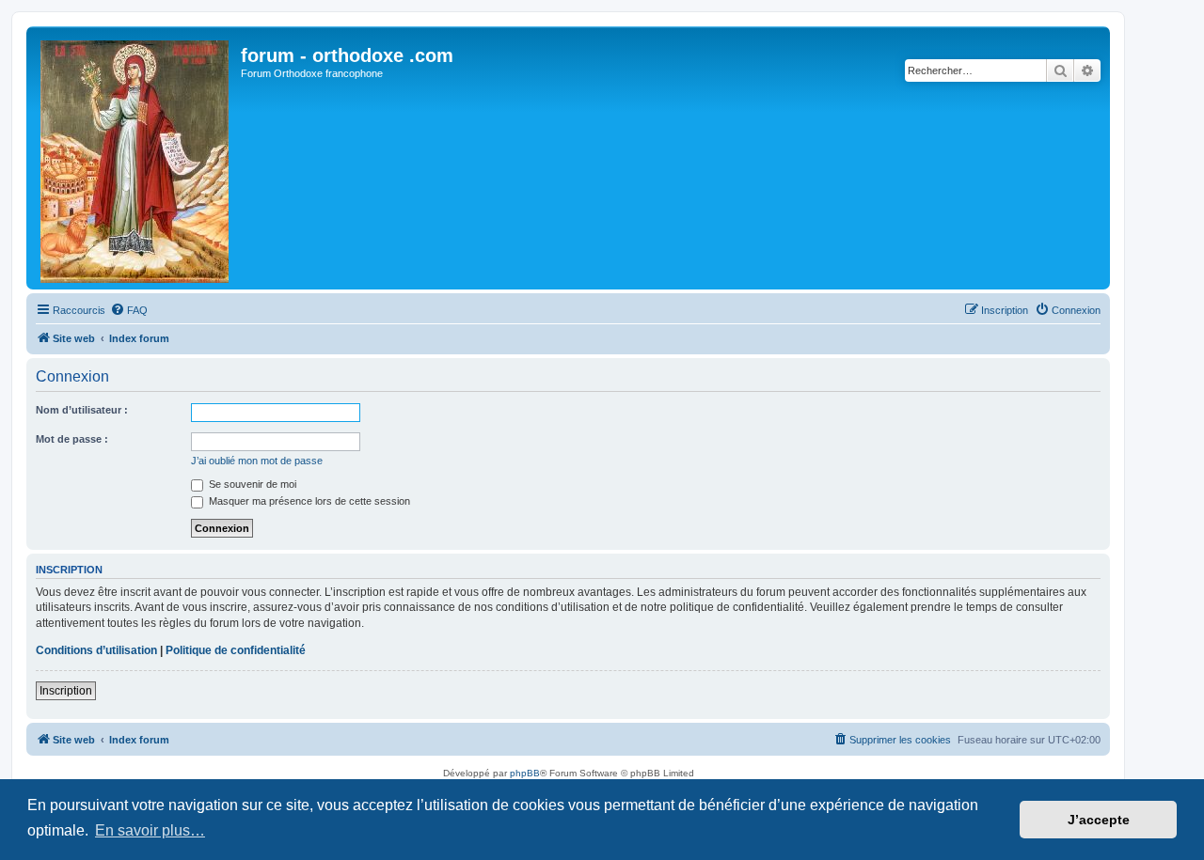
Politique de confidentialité (236, 650)
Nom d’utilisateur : (82, 409)
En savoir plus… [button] (150, 830)
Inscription (66, 690)
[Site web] (136, 158)
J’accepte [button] (1099, 819)
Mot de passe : (72, 439)
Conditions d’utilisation (96, 650)
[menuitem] (129, 310)
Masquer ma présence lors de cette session (308, 501)
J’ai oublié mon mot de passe (257, 460)
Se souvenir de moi (251, 484)
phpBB (525, 773)
